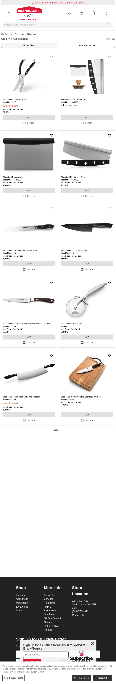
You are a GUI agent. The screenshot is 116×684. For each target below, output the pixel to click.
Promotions (50, 610)
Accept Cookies (81, 678)
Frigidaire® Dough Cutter (13, 177)
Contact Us (78, 615)
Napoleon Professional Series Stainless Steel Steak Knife (26, 323)
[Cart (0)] (105, 13)
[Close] (111, 666)
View (29, 117)
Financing (49, 602)
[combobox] (87, 45)
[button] (9, 13)
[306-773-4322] (93, 13)
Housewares (32, 34)
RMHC (47, 606)
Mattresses (22, 602)
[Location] (81, 13)
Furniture (21, 595)
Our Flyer (49, 614)
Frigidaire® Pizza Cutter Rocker (74, 177)
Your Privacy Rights (13, 678)
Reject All (102, 678)
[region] (58, 672)
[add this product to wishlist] (51, 57)
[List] (69, 13)
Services (48, 598)
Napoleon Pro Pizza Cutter (71, 323)
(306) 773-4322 (80, 611)
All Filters (31, 45)
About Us (49, 595)
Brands (20, 610)
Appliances (19, 34)
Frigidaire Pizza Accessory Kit (73, 99)
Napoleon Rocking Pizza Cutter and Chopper (21, 397)
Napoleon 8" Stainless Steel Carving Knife (20, 250)
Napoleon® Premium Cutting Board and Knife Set (81, 397)
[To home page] (29, 13)
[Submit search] (108, 24)
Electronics (22, 606)
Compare (31, 123)
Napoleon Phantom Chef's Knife (74, 250)
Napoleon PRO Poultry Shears (15, 99)
